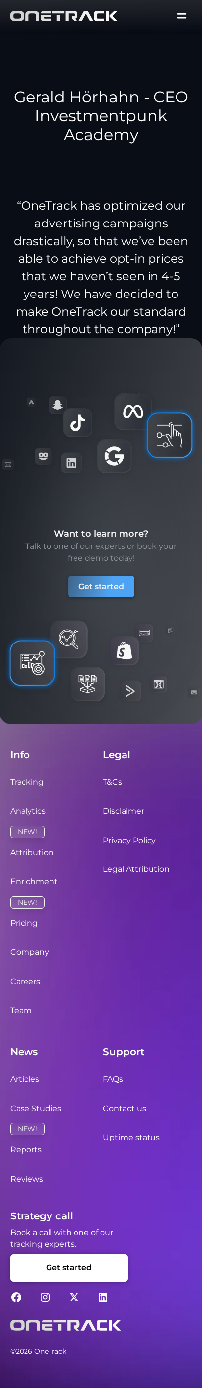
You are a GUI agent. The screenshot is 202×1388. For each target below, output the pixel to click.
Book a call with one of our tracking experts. (61, 1238)
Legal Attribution (136, 869)
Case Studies (35, 1108)
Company (29, 952)
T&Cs (112, 782)
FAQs (113, 1079)
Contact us (124, 1108)
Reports (26, 1149)
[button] (182, 15)
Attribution (32, 852)
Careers (25, 981)
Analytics (28, 811)
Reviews (26, 1179)
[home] (64, 16)
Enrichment (34, 881)
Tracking (27, 782)
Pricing (24, 923)
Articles (24, 1079)
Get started (101, 586)
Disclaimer (123, 811)
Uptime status (131, 1137)
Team (21, 1010)
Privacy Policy (129, 840)
